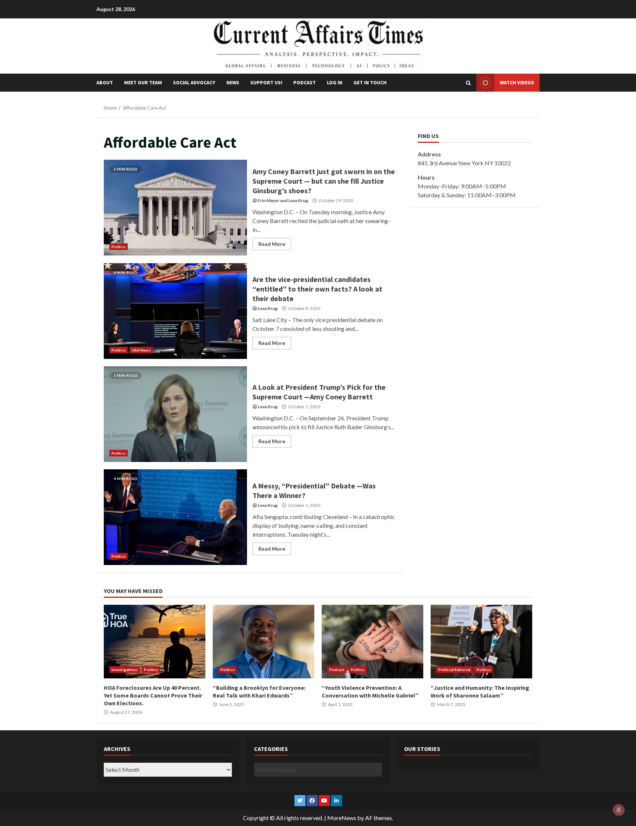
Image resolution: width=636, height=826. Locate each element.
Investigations (125, 669)
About (104, 82)
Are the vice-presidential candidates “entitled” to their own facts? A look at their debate (175, 311)
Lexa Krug (298, 200)
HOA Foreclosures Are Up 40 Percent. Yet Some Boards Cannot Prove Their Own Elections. (154, 641)
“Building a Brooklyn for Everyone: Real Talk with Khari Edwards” (263, 641)
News (232, 82)
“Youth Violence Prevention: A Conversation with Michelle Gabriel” (372, 641)
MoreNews (341, 817)
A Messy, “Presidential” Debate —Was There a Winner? (175, 517)
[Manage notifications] (619, 810)
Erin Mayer (268, 200)
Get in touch (369, 82)
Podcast (304, 82)
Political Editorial (454, 669)
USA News (141, 350)
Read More (271, 244)
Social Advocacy (194, 82)
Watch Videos (517, 82)
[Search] (468, 83)
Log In (334, 82)
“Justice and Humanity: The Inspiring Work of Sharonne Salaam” (481, 641)
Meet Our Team (143, 82)
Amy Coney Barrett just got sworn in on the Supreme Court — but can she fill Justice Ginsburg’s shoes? (175, 207)
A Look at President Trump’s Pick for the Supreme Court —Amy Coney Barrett (175, 414)
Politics (119, 246)
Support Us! (266, 82)
